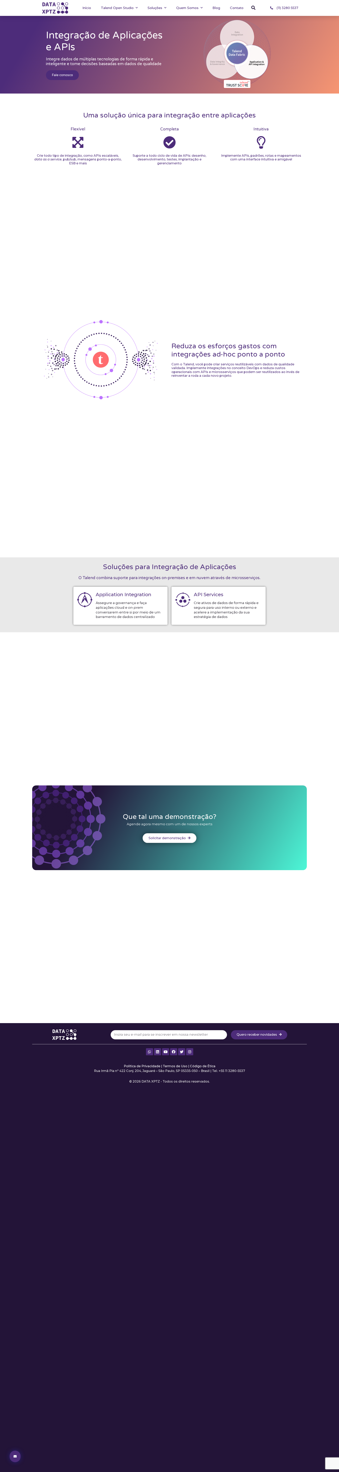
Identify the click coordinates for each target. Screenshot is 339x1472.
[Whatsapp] (149, 1051)
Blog (216, 8)
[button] (253, 8)
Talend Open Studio (117, 8)
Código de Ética (202, 1066)
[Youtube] (165, 1051)
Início (86, 8)
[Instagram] (189, 1051)
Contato (236, 8)
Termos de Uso (175, 1066)
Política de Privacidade (142, 1066)
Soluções (155, 8)
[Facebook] (173, 1051)
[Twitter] (181, 1051)
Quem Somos (187, 8)
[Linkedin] (157, 1051)
